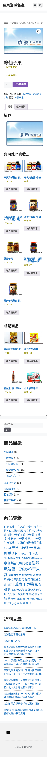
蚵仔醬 (8, 594)
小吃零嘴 (14, 23)
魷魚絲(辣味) (34, 599)
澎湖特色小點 (26, 23)
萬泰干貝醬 (24, 584)
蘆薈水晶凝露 (19, 590)
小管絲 (37, 538)
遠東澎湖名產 (14, 5)
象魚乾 (30, 594)
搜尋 (7, 429)
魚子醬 (38, 594)
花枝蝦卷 (35, 579)
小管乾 (20, 538)
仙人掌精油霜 (15, 530)
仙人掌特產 (12, 464)
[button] (35, 5)
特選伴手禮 (10, 500)
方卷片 (16, 553)
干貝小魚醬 (20, 548)
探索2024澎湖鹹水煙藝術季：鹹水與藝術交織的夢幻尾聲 (23, 712)
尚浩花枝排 (24, 542)
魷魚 (7, 599)
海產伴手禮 (10, 483)
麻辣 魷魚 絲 (24, 603)
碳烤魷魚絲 (28, 575)
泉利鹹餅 (10, 563)
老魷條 (26, 579)
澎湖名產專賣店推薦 (14, 634)
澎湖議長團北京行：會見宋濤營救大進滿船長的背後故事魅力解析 (23, 695)
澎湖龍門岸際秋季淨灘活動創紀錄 (21, 703)
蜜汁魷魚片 (18, 594)
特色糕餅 (8, 494)
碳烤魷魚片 (14, 575)
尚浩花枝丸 (10, 542)
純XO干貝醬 (14, 579)
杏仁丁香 (26, 553)
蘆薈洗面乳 (34, 590)
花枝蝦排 (9, 584)
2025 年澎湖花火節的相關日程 (20, 628)
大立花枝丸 (30, 530)
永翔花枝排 (28, 558)
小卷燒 (12, 538)
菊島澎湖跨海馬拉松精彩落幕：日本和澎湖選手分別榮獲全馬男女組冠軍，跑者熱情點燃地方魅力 (23, 651)
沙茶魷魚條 (38, 559)
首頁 (6, 23)
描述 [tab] (10, 106)
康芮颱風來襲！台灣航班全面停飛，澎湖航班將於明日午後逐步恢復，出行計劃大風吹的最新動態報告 (23, 684)
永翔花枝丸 (14, 558)
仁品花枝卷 (24, 526)
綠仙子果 (19, 97)
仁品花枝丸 (10, 526)
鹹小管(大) (10, 603)
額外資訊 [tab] (20, 106)
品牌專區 (8, 452)
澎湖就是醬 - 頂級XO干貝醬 (22, 569)
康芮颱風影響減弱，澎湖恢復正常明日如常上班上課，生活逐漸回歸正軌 (23, 672)
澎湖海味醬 (10, 488)
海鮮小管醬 (24, 563)
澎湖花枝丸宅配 (12, 640)
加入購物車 (20, 84)
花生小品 (11, 475)
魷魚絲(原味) (18, 599)
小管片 (29, 538)
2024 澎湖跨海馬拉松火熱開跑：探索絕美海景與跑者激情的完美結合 (22, 662)
